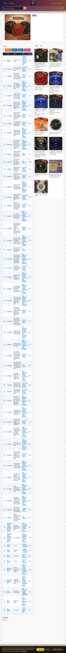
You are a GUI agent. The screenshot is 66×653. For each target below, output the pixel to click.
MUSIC (5, 3)
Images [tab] (41, 45)
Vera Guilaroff (9, 556)
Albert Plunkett (9, 60)
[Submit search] (24, 8)
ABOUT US (59, 3)
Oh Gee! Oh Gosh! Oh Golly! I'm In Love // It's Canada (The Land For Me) (24, 60)
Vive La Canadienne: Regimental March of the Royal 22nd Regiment (24, 527)
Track (15, 53)
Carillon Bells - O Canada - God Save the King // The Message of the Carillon (24, 569)
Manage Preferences (57, 649)
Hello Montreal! (24, 154)
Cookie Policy (24, 651)
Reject (48, 649)
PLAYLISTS (11, 3)
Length (30, 53)
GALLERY (53, 3)
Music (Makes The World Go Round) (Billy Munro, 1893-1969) (24, 592)
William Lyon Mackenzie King (9, 570)
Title (23, 53)
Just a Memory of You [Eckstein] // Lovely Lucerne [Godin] (24, 601)
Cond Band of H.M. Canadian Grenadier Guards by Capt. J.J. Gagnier (9, 527)
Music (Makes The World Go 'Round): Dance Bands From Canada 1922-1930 (24, 86)
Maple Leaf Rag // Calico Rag (24, 556)
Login (62, 8)
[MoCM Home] (33, 3)
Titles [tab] (36, 45)
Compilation (9, 69)
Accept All (40, 649)
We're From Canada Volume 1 (24, 76)
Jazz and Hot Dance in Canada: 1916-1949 (24, 69)
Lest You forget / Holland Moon (24, 609)
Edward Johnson (8, 545)
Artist (8, 53)
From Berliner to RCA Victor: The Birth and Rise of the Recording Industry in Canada (24, 187)
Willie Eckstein (8, 591)
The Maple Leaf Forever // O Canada (24, 545)
